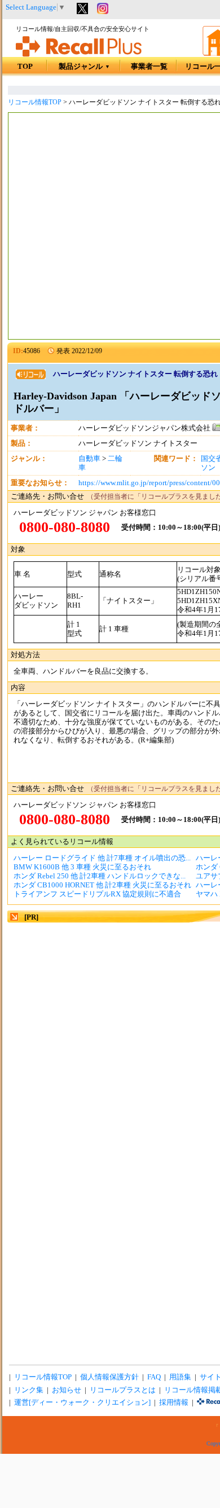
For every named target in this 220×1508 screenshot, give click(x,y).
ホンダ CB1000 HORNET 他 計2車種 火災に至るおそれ (102, 885)
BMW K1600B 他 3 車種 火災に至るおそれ (82, 867)
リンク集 (28, 1390)
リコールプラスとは (123, 1390)
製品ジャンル (84, 67)
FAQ (154, 1377)
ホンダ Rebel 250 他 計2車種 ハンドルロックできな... (100, 876)
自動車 (89, 459)
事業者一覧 (149, 67)
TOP (25, 67)
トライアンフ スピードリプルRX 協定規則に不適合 (97, 894)
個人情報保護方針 (109, 1377)
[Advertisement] (110, 227)
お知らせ (66, 1390)
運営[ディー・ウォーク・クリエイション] (82, 1402)
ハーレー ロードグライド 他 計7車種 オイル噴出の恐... (102, 858)
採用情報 (173, 1402)
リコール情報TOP (34, 102)
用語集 (180, 1377)
